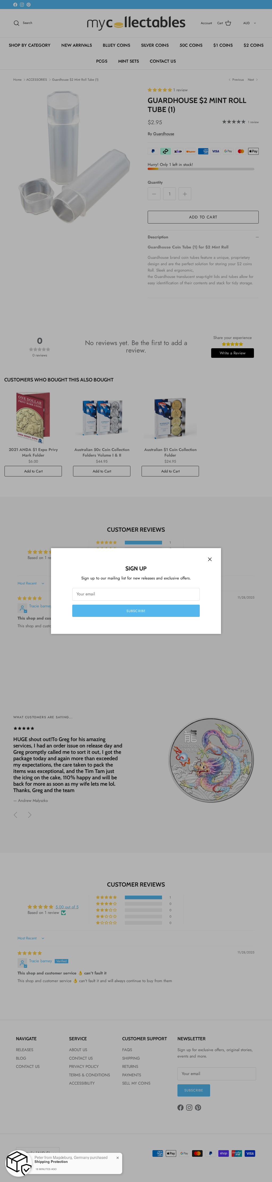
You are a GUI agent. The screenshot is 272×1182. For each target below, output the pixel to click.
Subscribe (135, 610)
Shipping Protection (51, 1161)
